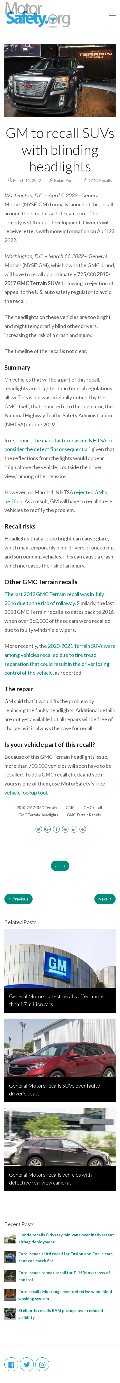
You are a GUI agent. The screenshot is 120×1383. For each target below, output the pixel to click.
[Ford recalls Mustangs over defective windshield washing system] (10, 1294)
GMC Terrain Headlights (38, 815)
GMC (70, 808)
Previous (20, 898)
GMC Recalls (100, 180)
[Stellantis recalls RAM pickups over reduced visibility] (10, 1313)
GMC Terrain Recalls (84, 815)
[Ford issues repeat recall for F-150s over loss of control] (10, 1275)
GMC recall (93, 808)
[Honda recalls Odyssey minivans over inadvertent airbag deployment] (10, 1237)
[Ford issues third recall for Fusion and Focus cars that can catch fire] (10, 1256)
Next (103, 898)
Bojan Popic (64, 180)
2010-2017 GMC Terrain (37, 808)
